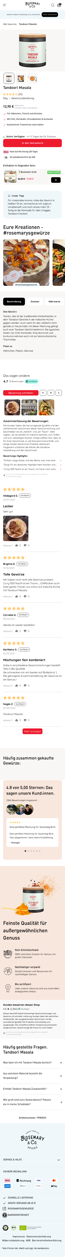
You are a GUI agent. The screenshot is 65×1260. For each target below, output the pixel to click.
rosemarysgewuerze (21, 1209)
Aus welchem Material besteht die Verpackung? (22, 1075)
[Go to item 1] (12, 407)
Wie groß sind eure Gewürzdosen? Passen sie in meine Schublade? (27, 1102)
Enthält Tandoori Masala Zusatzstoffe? (25, 1089)
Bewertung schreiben (21, 392)
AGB (28, 1241)
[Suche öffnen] (52, 5)
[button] (10, 94)
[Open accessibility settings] (4, 1215)
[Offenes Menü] (4, 5)
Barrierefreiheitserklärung (46, 1241)
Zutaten (35, 301)
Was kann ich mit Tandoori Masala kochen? (27, 1063)
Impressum (19, 1237)
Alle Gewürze (10, 24)
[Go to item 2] (29, 407)
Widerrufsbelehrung (13, 1241)
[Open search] (43, 393)
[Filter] (51, 393)
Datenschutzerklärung (39, 1237)
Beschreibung (14, 301)
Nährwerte (54, 301)
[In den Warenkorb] (56, 180)
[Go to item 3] (46, 407)
